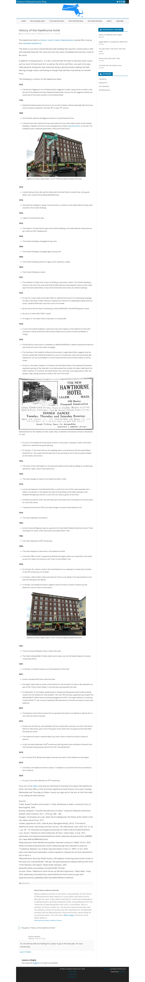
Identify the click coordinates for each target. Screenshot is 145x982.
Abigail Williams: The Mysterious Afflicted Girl (113, 42)
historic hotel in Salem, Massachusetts (57, 40)
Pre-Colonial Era (104, 86)
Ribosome (106, 969)
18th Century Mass (75, 21)
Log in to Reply (25, 952)
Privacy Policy (72, 974)
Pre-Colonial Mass (37, 21)
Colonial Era (102, 79)
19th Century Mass (95, 21)
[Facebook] (119, 1)
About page (69, 915)
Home (24, 21)
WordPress (122, 972)
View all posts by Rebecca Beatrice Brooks (48, 920)
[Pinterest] (124, 1)
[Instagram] (122, 1)
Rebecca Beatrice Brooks (28, 34)
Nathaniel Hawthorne (32, 43)
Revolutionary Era (104, 90)
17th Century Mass (56, 21)
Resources (72, 977)
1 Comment (56, 34)
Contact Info (72, 972)
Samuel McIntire (74, 126)
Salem (35, 786)
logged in (37, 963)
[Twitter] (118, 1)
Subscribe (119, 21)
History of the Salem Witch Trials (109, 58)
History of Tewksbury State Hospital (110, 35)
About (109, 21)
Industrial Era (25, 883)
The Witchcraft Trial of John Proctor (110, 65)
